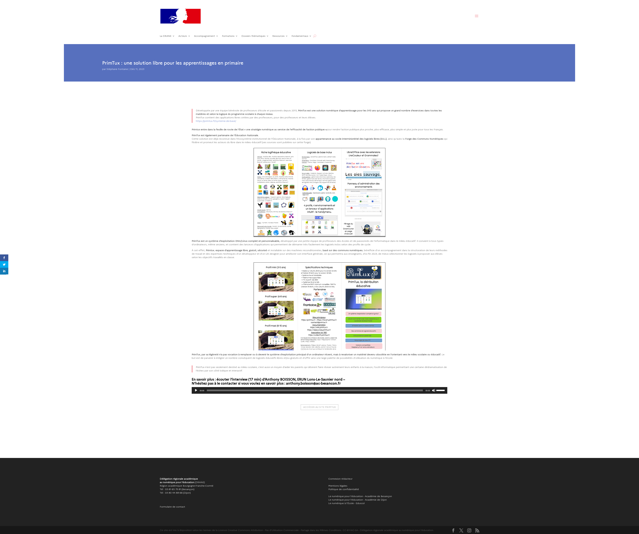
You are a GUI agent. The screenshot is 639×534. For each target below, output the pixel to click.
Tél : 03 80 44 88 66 (171, 492)
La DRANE (165, 36)
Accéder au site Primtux (319, 407)
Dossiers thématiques (253, 36)
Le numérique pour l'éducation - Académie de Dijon (357, 499)
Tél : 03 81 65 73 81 (170, 489)
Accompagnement (204, 36)
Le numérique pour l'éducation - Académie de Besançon (360, 496)
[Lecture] (196, 390)
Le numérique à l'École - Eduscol (346, 503)
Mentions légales (337, 485)
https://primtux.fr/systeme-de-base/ (216, 120)
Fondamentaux (300, 36)
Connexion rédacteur (340, 478)
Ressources (278, 36)
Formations (228, 36)
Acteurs (182, 36)
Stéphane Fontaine (117, 69)
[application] (319, 390)
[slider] (441, 390)
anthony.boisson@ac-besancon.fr (313, 383)
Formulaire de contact (172, 506)
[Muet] (433, 390)
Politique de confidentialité (343, 489)
